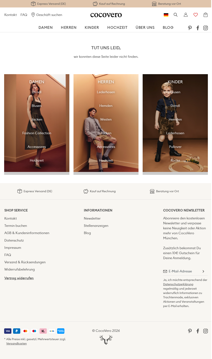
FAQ (23, 15)
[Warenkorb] (206, 15)
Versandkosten (16, 343)
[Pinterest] (190, 27)
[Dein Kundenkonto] (186, 15)
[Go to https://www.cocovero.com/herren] (106, 123)
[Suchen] (176, 15)
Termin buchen (15, 226)
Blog (87, 233)
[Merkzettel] (196, 15)
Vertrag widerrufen (19, 278)
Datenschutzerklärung (178, 284)
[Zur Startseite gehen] (106, 15)
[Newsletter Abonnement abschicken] (203, 271)
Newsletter (92, 218)
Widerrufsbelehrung (19, 269)
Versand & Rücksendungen (25, 262)
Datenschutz (14, 240)
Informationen (98, 210)
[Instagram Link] (205, 27)
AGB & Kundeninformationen (26, 233)
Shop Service (16, 210)
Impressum (12, 247)
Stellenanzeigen (96, 226)
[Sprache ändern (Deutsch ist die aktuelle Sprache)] (166, 15)
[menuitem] (190, 27)
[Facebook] (197, 27)
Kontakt (10, 15)
